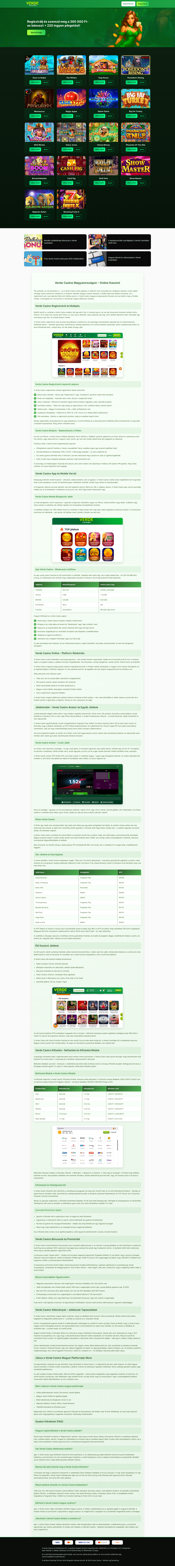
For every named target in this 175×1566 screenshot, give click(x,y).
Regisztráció (142, 4)
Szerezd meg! (36, 32)
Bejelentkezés (128, 4)
